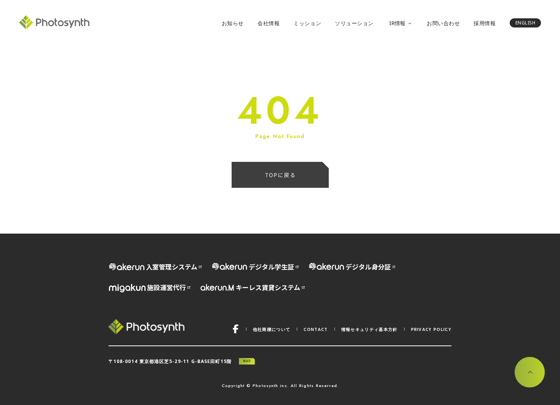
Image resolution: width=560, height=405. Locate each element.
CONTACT (316, 329)
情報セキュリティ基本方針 (369, 329)
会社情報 (269, 23)
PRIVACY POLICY (431, 329)
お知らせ (233, 23)
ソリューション (354, 23)
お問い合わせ (443, 23)
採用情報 (485, 23)
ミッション (307, 23)
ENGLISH (525, 22)
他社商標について (272, 329)
